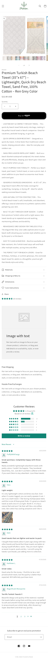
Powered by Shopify (28, 656)
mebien (21, 656)
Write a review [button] (24, 436)
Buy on (21, 115)
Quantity (5, 102)
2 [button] (21, 616)
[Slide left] (18, 65)
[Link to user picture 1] (7, 517)
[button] (2, 6)
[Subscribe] (40, 637)
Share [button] (6, 294)
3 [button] (24, 616)
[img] (7, 451)
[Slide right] (29, 65)
